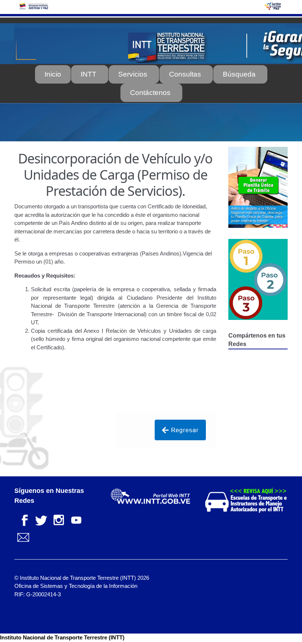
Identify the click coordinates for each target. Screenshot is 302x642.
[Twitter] (41, 519)
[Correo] (23, 537)
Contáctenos (150, 92)
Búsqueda (239, 74)
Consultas (185, 74)
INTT (88, 74)
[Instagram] (58, 519)
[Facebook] (23, 519)
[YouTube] (76, 519)
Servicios (132, 74)
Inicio (53, 74)
